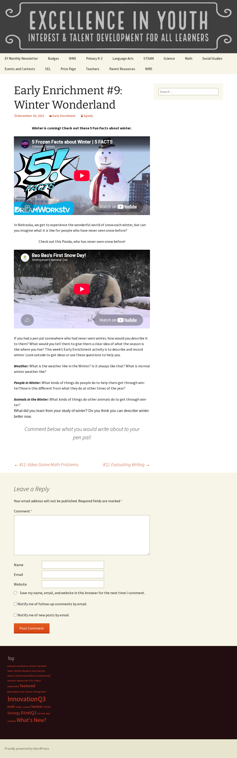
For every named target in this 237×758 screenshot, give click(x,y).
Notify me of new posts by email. (43, 615)
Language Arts (123, 58)
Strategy (13, 713)
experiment (13, 686)
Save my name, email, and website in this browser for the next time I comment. (82, 592)
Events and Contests (20, 69)
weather (11, 721)
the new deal (43, 713)
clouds (10, 675)
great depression (16, 691)
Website (20, 584)
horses (28, 691)
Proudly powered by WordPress (27, 748)
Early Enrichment (64, 116)
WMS (72, 58)
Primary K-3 (94, 58)
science (26, 706)
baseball (42, 666)
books (10, 670)
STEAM (148, 58)
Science (169, 58)
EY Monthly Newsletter (21, 58)
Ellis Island (35, 680)
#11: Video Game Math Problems (46, 464)
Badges (53, 58)
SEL (48, 69)
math (11, 706)
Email (18, 574)
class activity (38, 670)
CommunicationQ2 (24, 675)
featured (27, 685)
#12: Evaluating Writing (126, 464)
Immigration (39, 691)
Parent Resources (122, 69)
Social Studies (212, 58)
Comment (23, 511)
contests (11, 680)
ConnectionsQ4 (42, 675)
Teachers (92, 69)
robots (19, 706)
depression (22, 680)
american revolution (17, 666)
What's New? (31, 720)
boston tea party (22, 670)
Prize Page (68, 69)
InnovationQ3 (26, 699)
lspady (88, 116)
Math (188, 58)
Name (18, 564)
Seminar (37, 706)
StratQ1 (28, 713)
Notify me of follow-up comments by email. (52, 604)
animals (33, 666)
